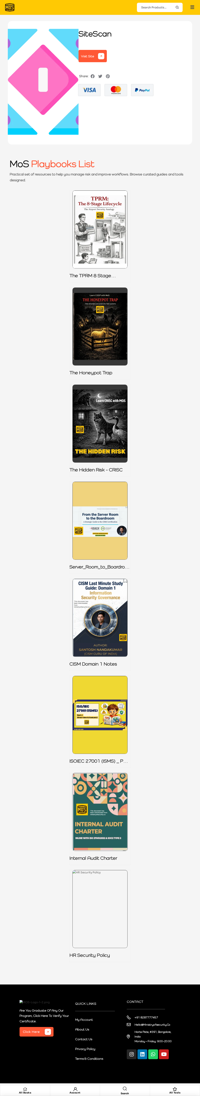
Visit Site (87, 56)
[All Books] (25, 1089)
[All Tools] (175, 1089)
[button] (192, 7)
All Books (25, 1092)
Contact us (83, 1039)
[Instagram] (132, 1054)
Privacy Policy (85, 1049)
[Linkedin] (142, 1054)
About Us (82, 1029)
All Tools (175, 1092)
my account (84, 1020)
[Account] (75, 1089)
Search (177, 7)
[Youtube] (164, 1054)
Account (75, 1092)
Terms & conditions (89, 1059)
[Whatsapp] (153, 1054)
